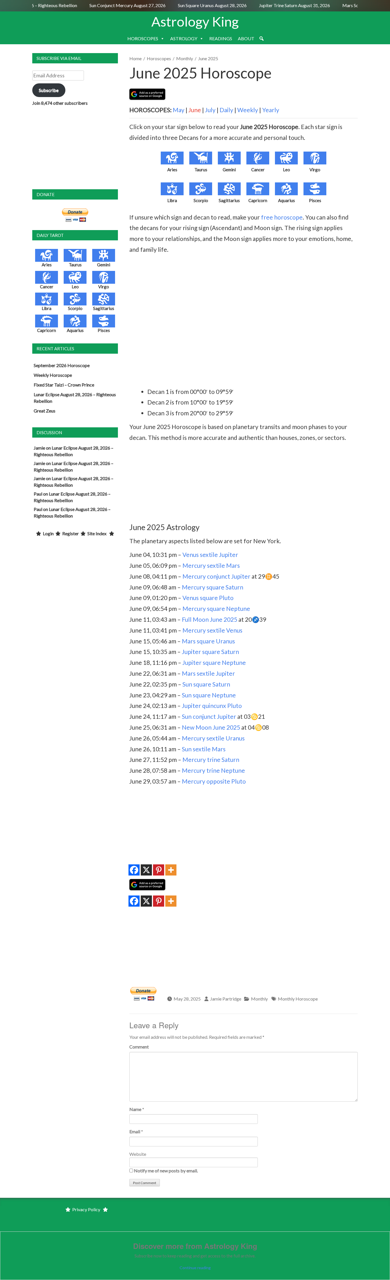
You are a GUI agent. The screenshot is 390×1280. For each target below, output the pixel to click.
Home (135, 58)
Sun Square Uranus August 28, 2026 (204, 5)
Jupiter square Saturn (210, 651)
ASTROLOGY (183, 38)
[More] (170, 870)
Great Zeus (44, 410)
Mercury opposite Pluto (214, 781)
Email (134, 1131)
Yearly (270, 109)
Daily (226, 109)
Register (70, 533)
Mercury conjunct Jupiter (216, 576)
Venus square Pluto (208, 597)
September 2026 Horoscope (62, 365)
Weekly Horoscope (53, 375)
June (194, 109)
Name (135, 1109)
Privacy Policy (86, 1209)
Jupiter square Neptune (214, 662)
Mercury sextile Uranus (213, 738)
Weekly (247, 109)
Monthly (184, 58)
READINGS (220, 38)
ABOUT (246, 38)
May (178, 109)
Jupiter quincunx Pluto (212, 705)
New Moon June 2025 (211, 727)
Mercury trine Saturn (210, 759)
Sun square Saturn (206, 684)
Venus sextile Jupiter (210, 554)
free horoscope (282, 217)
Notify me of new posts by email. (166, 1170)
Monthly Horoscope (298, 998)
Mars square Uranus (208, 641)
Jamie (39, 447)
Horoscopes (159, 58)
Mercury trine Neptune (213, 770)
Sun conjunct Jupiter (209, 716)
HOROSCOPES (142, 38)
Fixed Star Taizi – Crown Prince (64, 384)
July (210, 109)
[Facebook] (134, 870)
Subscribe (49, 90)
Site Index (96, 533)
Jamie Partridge (225, 998)
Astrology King (195, 21)
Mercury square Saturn (212, 587)
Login (48, 533)
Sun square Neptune (209, 695)
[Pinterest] (158, 870)
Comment (139, 1046)
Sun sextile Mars (204, 748)
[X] (146, 870)
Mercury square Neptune (216, 608)
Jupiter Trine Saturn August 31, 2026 (287, 5)
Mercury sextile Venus (212, 630)
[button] (261, 38)
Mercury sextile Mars (211, 565)
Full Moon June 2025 (209, 619)
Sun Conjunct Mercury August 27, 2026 (119, 5)
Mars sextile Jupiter (208, 673)
